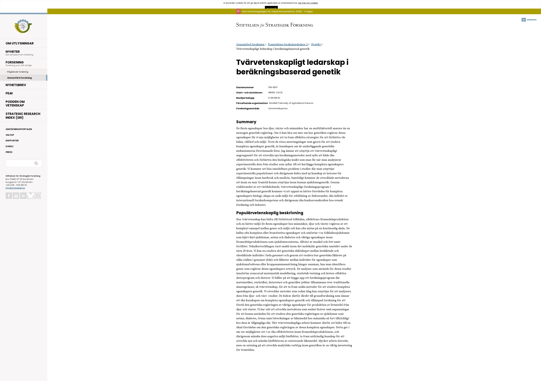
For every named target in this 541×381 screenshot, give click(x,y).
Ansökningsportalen (19, 129)
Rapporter (12, 140)
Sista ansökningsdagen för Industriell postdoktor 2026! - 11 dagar (277, 11)
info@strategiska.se (15, 188)
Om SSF (10, 135)
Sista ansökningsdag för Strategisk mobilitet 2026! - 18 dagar (275, 14)
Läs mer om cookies (308, 3)
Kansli (9, 146)
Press (9, 152)
